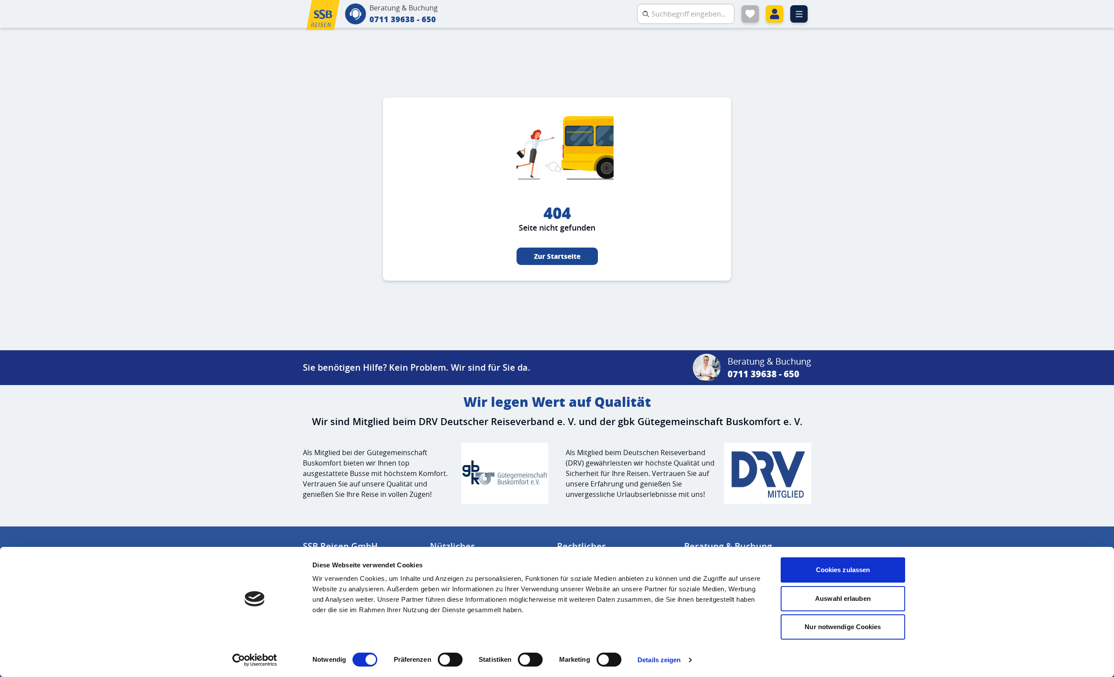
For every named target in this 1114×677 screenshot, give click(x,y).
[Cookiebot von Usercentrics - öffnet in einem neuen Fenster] (255, 660)
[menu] (799, 14)
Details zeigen (659, 660)
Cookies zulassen (843, 569)
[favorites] (750, 14)
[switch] (450, 660)
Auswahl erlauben (843, 598)
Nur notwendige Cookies (843, 626)
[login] (774, 14)
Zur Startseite (557, 256)
